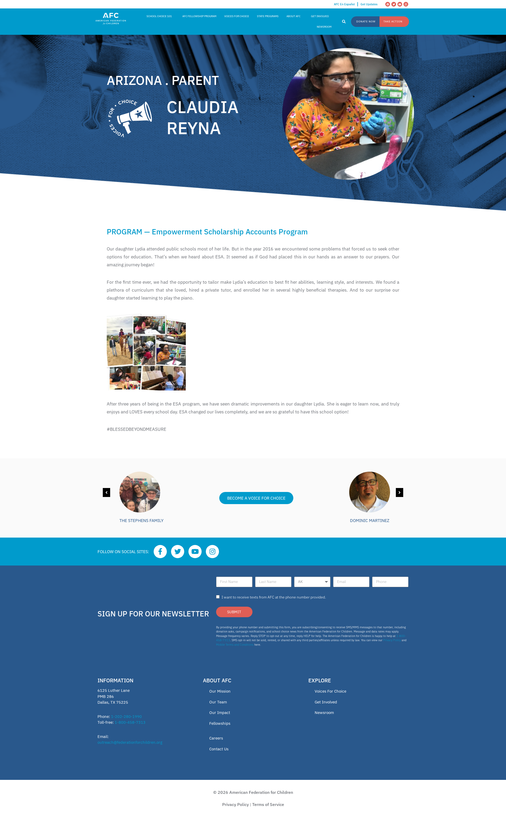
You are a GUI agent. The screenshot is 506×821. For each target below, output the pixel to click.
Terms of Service (268, 804)
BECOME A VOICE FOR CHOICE (256, 498)
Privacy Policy (392, 640)
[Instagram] (405, 4)
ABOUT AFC (293, 16)
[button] (344, 22)
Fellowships (219, 723)
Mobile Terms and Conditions (235, 644)
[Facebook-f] (160, 551)
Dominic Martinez (369, 520)
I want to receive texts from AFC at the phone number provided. (274, 597)
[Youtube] (399, 4)
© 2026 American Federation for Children (253, 792)
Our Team (218, 701)
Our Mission (220, 691)
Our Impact (219, 712)
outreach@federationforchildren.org (130, 742)
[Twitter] (393, 4)
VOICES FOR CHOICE (236, 16)
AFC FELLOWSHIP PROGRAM (199, 16)
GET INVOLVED (320, 16)
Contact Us (218, 748)
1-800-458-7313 (130, 722)
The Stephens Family (141, 520)
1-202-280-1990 (126, 716)
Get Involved (326, 701)
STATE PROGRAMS (268, 16)
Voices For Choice (330, 691)
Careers (216, 738)
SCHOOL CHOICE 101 (159, 16)
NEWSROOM (324, 26)
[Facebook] (387, 4)
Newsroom (324, 712)
